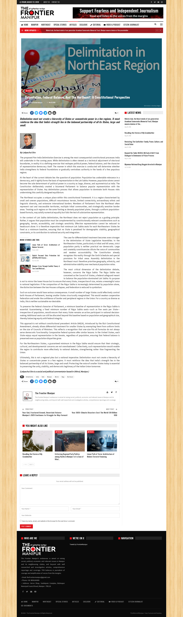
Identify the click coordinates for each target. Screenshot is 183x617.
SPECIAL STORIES (60, 24)
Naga (63, 377)
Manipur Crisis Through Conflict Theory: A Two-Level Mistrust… (46, 267)
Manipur (49, 377)
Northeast (70, 377)
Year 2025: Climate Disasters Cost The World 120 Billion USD (94, 413)
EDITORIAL (97, 24)
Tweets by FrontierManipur (78, 544)
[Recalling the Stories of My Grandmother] (38, 440)
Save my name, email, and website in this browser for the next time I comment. (48, 521)
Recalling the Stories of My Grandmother (140, 132)
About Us (46, 2)
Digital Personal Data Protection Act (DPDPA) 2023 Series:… (46, 256)
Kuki (43, 377)
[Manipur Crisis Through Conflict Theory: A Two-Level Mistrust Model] (25, 269)
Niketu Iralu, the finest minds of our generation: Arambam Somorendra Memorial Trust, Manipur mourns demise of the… (142, 121)
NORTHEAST (46, 24)
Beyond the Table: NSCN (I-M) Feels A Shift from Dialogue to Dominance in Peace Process (142, 154)
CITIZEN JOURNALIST (131, 24)
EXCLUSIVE (83, 24)
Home (26, 24)
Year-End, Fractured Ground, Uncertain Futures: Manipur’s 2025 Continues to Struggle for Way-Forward (44, 413)
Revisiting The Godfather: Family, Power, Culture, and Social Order (144, 143)
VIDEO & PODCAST (113, 24)
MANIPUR (34, 24)
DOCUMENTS (28, 605)
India (37, 377)
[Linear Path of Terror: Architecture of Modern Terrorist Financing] (25, 247)
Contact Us (56, 2)
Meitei (57, 377)
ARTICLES (73, 24)
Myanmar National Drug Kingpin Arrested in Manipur (143, 164)
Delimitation (29, 377)
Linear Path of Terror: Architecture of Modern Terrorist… (46, 245)
